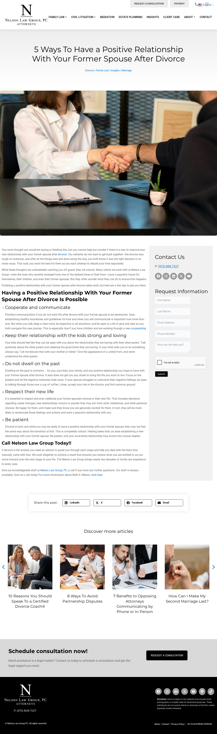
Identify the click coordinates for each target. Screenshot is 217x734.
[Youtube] (188, 276)
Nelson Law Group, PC (53, 470)
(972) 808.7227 (168, 266)
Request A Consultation (167, 655)
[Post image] (30, 567)
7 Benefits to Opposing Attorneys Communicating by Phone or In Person (134, 604)
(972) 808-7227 (26, 710)
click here (96, 474)
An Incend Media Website (199, 724)
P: (15, 710)
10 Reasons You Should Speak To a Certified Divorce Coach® (30, 601)
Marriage (127, 70)
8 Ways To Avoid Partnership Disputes (82, 599)
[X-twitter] (181, 276)
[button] (76, 502)
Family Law (102, 70)
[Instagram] (166, 276)
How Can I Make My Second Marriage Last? (187, 599)
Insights (115, 70)
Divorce (89, 70)
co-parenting (138, 328)
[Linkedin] (173, 276)
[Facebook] (158, 276)
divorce (62, 254)
